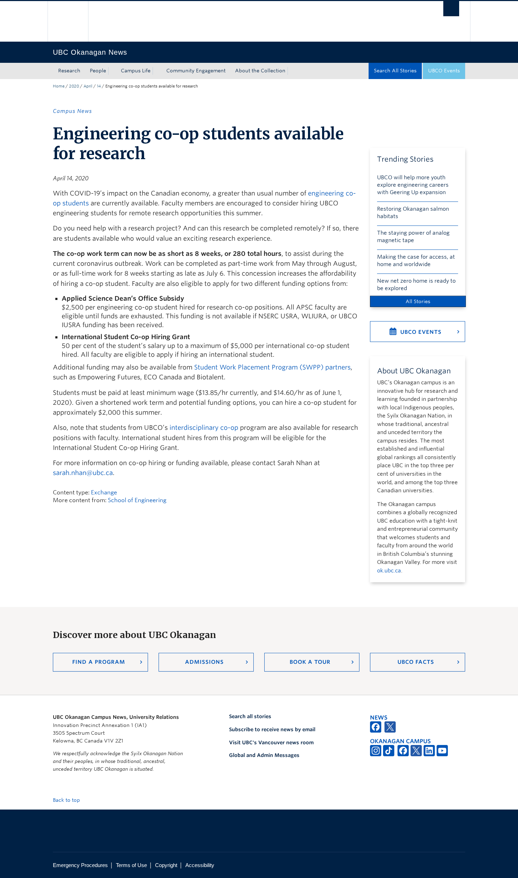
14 (99, 86)
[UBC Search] (451, 8)
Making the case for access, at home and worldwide (416, 260)
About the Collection (260, 70)
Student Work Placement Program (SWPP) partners (272, 367)
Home (58, 86)
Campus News (72, 111)
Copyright (166, 865)
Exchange (104, 492)
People (98, 70)
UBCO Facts (415, 662)
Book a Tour (310, 662)
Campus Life (135, 70)
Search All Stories (395, 70)
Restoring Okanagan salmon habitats (413, 213)
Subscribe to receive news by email (272, 729)
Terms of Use (131, 865)
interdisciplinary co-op (203, 427)
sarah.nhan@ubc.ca (83, 472)
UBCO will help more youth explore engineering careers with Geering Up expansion (413, 185)
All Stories (418, 301)
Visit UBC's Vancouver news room (271, 742)
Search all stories (250, 716)
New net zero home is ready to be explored (416, 284)
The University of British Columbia (68, 21)
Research (69, 70)
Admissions (204, 662)
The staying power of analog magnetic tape (413, 236)
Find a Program (98, 662)
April (88, 86)
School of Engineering (137, 500)
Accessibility (199, 865)
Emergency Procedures (80, 865)
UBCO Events (444, 70)
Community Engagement (196, 70)
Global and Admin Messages (264, 755)
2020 (74, 86)
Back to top (67, 800)
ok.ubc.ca (389, 570)
